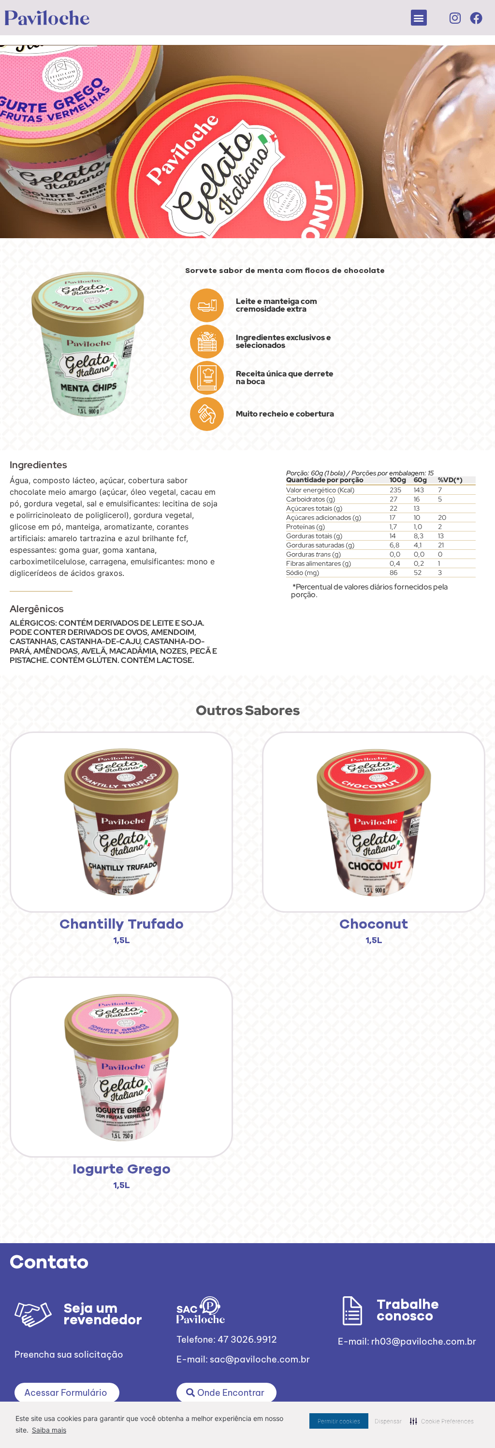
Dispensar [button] (388, 1421)
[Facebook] (476, 18)
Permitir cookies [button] (339, 1421)
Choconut (373, 925)
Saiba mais (49, 1430)
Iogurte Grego (122, 1169)
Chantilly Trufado (121, 925)
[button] (419, 18)
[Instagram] (455, 18)
